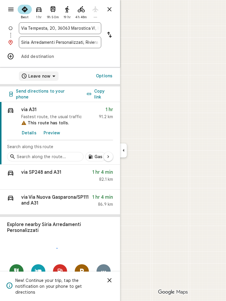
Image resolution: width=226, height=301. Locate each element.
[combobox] (60, 28)
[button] (60, 177)
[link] (60, 133)
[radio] (25, 11)
